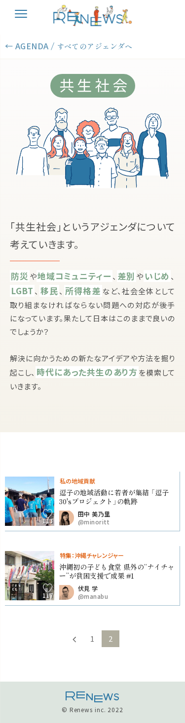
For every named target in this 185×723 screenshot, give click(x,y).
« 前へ (74, 638)
